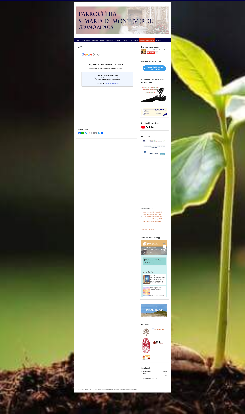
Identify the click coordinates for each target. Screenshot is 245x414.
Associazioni (109, 40)
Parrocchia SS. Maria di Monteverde (155, 68)
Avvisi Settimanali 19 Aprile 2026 (152, 221)
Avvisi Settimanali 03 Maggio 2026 (152, 219)
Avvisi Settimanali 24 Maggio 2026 (152, 212)
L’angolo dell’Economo (147, 40)
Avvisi (130, 40)
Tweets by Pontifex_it (147, 229)
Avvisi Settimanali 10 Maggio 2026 (152, 216)
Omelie (124, 40)
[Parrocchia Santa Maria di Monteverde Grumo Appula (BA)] (122, 20)
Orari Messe (86, 40)
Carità (102, 40)
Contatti (158, 40)
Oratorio (117, 40)
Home (78, 40)
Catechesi (95, 40)
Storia (136, 40)
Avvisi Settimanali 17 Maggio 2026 (152, 214)
